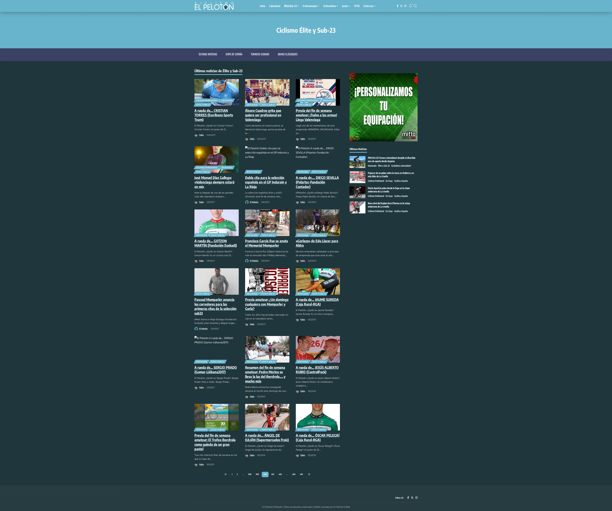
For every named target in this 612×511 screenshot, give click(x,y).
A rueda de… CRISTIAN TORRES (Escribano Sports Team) (213, 115)
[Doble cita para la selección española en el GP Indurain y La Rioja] (267, 159)
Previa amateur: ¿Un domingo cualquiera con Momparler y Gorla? (266, 304)
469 (293, 474)
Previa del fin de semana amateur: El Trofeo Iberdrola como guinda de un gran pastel (215, 442)
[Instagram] (405, 6)
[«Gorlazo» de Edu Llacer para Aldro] (318, 222)
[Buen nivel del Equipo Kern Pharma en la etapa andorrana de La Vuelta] (357, 207)
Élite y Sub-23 (202, 105)
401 (272, 474)
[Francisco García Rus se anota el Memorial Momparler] (267, 222)
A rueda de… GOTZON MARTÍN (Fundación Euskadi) (215, 243)
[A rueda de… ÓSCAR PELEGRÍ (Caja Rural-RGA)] (318, 417)
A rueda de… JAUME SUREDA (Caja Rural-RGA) (317, 301)
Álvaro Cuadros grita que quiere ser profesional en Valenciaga (263, 115)
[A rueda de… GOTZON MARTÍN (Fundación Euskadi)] (216, 222)
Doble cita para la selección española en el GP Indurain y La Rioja (266, 182)
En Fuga (389, 180)
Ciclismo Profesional (206, 100)
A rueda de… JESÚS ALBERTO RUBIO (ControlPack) (317, 369)
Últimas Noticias (208, 54)
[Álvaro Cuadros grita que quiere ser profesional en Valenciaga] (267, 92)
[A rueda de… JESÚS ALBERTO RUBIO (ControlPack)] (318, 349)
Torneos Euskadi (260, 54)
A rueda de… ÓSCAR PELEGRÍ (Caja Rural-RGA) (317, 437)
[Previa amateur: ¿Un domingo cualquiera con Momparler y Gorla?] (267, 281)
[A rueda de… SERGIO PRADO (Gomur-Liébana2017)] (216, 349)
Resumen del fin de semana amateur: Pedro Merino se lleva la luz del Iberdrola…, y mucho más (265, 374)
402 (280, 474)
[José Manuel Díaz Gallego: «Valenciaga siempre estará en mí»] (216, 159)
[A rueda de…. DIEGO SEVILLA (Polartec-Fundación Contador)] (318, 159)
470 (301, 474)
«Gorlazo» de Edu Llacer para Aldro (317, 243)
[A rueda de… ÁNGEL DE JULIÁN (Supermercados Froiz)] (267, 417)
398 (249, 474)
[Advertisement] (384, 242)
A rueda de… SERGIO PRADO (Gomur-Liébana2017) (215, 369)
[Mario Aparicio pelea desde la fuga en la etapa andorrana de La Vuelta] (357, 192)
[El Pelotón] (215, 6)
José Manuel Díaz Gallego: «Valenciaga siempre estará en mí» (214, 182)
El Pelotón (254, 202)
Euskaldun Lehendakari (401, 165)
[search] (415, 6)
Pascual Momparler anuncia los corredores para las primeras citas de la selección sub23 (215, 306)
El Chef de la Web (342, 507)
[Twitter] (401, 6)
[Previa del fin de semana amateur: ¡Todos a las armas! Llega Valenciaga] (318, 92)
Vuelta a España (401, 180)
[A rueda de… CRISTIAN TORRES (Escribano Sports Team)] (216, 92)
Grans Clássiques (288, 54)
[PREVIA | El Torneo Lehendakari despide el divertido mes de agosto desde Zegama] (357, 162)
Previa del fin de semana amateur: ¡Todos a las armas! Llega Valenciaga (316, 115)
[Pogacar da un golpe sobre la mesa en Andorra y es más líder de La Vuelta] (357, 177)
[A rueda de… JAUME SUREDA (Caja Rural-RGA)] (318, 281)
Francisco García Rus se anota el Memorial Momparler (266, 243)
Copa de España (234, 54)
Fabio (201, 135)
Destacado (227, 100)
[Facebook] (397, 6)
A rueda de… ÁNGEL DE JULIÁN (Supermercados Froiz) (267, 437)
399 (257, 474)
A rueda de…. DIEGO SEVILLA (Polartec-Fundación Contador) (317, 182)
